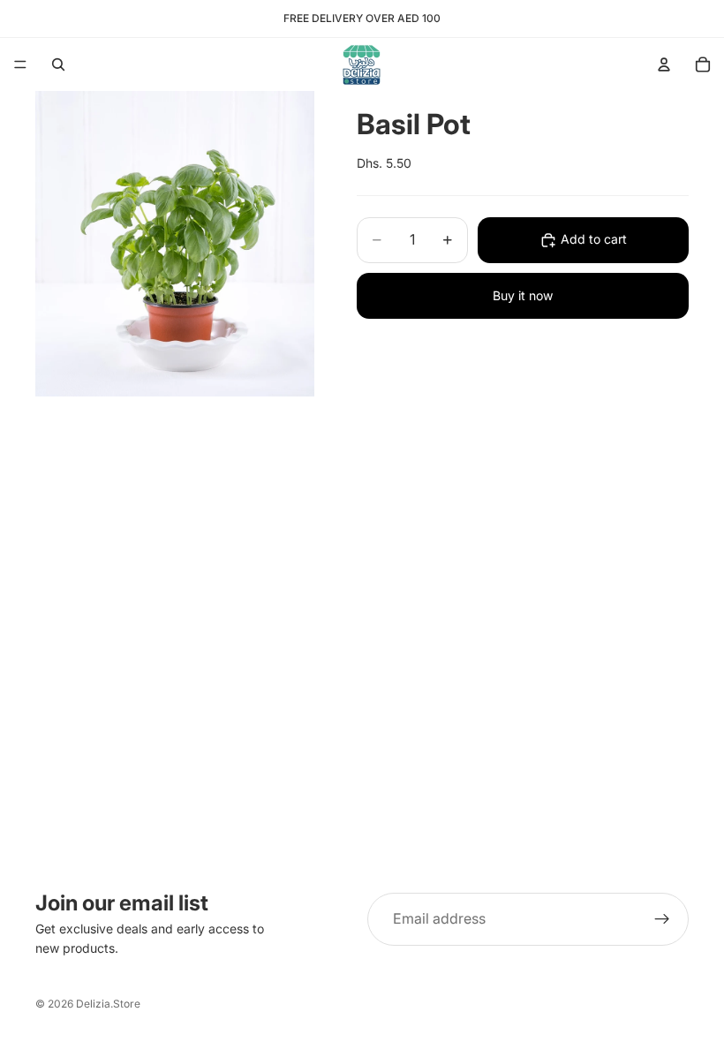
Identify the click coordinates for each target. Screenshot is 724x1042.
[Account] (664, 64)
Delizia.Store (108, 1003)
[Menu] (20, 64)
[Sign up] (662, 919)
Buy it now (523, 295)
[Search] (58, 64)
